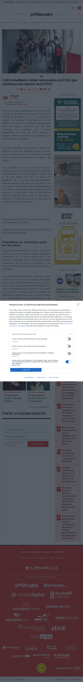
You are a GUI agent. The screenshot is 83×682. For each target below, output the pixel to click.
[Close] (79, 305)
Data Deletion (29, 377)
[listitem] (41, 334)
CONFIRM (26, 370)
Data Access (41, 377)
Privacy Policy (53, 377)
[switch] (68, 338)
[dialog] (41, 341)
